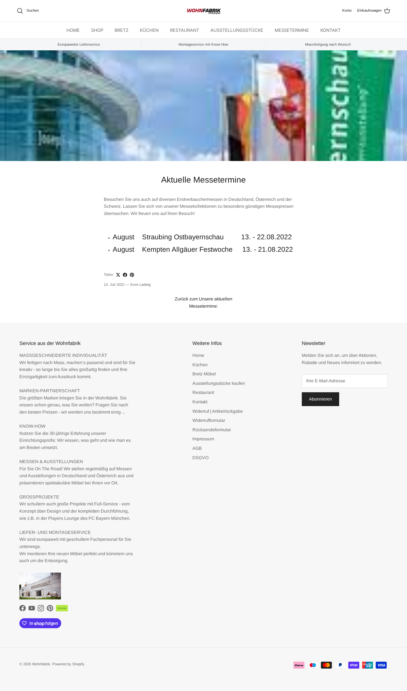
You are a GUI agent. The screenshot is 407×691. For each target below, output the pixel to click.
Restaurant (203, 392)
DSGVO (200, 457)
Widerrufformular (208, 420)
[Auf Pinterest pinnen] (132, 275)
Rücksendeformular (211, 429)
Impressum (203, 439)
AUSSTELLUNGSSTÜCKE (236, 30)
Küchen (200, 364)
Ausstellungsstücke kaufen (218, 383)
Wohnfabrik (41, 664)
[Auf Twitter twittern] (118, 275)
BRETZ (121, 30)
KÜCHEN (149, 30)
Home (198, 355)
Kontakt (199, 401)
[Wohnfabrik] (203, 11)
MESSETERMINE (292, 30)
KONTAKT (330, 30)
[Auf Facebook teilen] (125, 275)
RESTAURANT (184, 30)
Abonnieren (320, 399)
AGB (197, 448)
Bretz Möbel (204, 374)
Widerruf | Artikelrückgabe (217, 411)
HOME (73, 30)
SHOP (97, 30)
